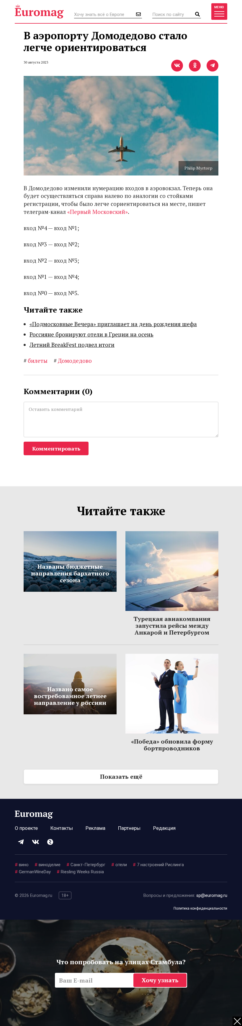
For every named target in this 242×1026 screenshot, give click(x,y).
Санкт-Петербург (85, 864)
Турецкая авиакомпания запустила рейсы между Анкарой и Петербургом (171, 625)
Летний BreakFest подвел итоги (72, 344)
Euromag (39, 11)
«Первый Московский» (97, 211)
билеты (36, 360)
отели (119, 864)
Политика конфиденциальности (200, 908)
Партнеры (129, 828)
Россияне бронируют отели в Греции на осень (91, 334)
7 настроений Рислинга (158, 864)
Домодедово (73, 360)
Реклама (95, 828)
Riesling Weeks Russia (80, 871)
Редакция (164, 828)
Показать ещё (121, 777)
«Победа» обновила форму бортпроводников (172, 744)
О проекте (26, 828)
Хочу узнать (160, 980)
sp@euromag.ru (211, 895)
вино (22, 864)
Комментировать (56, 448)
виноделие (47, 864)
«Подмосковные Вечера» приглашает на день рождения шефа (113, 324)
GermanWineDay (33, 871)
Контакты (61, 828)
